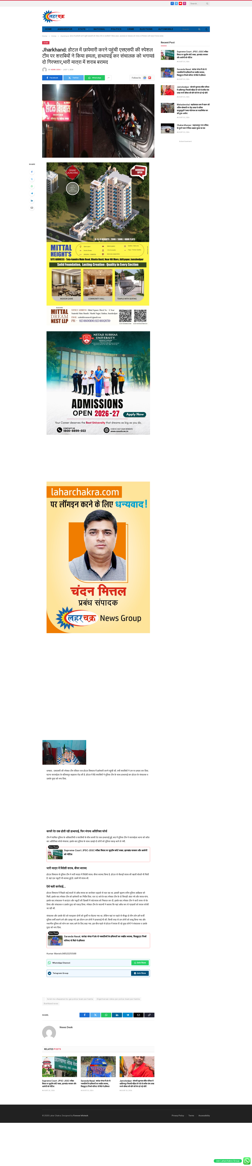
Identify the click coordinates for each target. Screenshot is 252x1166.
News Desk (56, 70)
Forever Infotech (80, 1116)
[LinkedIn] (32, 200)
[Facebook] (32, 172)
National (99, 29)
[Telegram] (32, 193)
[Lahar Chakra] (55, 16)
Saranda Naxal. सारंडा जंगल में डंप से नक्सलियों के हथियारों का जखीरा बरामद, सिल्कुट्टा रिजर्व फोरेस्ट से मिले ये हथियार (95, 1084)
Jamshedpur (64, 29)
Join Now (141, 962)
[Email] (32, 207)
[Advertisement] (157, 16)
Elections (146, 29)
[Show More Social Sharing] (108, 77)
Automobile (165, 29)
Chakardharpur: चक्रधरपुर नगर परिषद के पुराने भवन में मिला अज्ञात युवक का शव (192, 126)
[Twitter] (32, 179)
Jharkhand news (51, 1003)
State (81, 29)
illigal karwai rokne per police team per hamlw (118, 999)
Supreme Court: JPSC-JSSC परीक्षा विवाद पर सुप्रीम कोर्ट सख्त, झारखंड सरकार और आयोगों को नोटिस (59, 1084)
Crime (130, 29)
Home (48, 29)
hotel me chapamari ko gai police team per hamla (70, 999)
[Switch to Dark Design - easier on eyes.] (206, 29)
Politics (116, 29)
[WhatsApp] (32, 186)
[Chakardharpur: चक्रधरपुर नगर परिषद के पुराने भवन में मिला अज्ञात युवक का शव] (167, 128)
